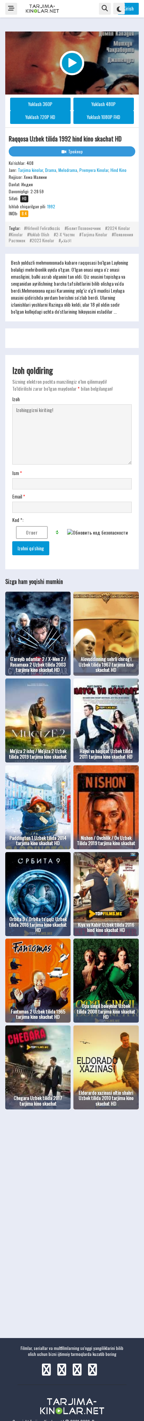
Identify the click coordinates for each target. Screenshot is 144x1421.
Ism (17, 472)
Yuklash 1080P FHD (103, 116)
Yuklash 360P (40, 103)
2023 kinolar (43, 240)
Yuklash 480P (103, 103)
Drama (50, 170)
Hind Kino (118, 170)
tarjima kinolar (94, 234)
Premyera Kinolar (93, 170)
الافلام (66, 240)
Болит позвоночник (84, 228)
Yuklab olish (39, 234)
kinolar (17, 234)
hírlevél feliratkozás (43, 228)
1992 (51, 206)
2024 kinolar (118, 228)
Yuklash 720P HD (40, 116)
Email (18, 496)
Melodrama (67, 170)
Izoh (16, 399)
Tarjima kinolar (30, 170)
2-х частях (65, 234)
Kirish (128, 8)
